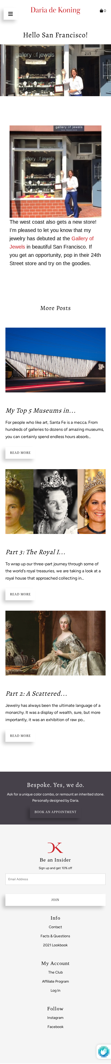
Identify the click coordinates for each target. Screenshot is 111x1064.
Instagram (55, 1018)
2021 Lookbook (55, 945)
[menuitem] (55, 927)
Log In (55, 990)
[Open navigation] (11, 14)
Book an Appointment (55, 812)
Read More (20, 453)
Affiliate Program (55, 981)
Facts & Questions (55, 936)
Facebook (55, 1027)
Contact (55, 927)
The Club (55, 972)
